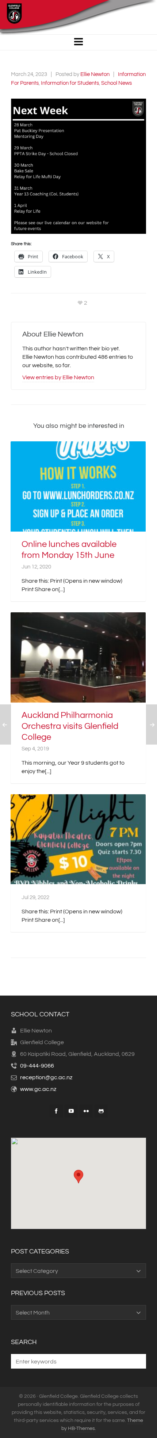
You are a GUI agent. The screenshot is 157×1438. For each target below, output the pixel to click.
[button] (78, 166)
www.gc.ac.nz (38, 1089)
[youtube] (71, 1111)
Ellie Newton (95, 74)
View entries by (58, 377)
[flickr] (86, 1111)
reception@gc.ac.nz (46, 1077)
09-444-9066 (37, 1066)
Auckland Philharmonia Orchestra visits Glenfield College (70, 726)
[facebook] (56, 1111)
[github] (101, 1111)
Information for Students (70, 83)
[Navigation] (78, 42)
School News (116, 83)
